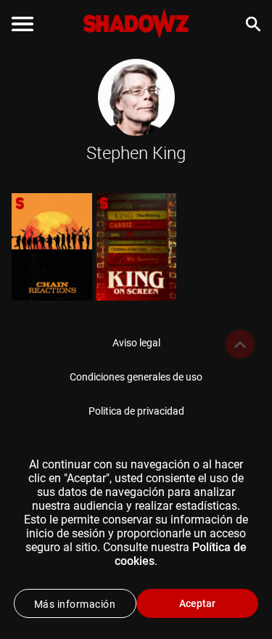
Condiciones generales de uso (136, 377)
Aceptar (197, 603)
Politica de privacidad (136, 411)
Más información (75, 604)
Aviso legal (136, 343)
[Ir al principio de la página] (240, 344)
